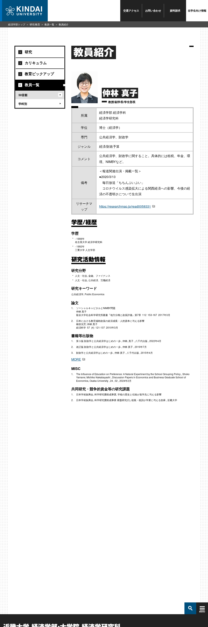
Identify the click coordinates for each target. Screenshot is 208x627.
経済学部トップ (16, 24)
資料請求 (175, 10)
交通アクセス (131, 10)
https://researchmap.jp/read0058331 (125, 206)
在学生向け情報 (197, 10)
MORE (76, 359)
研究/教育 (35, 24)
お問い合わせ (153, 10)
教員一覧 (49, 24)
